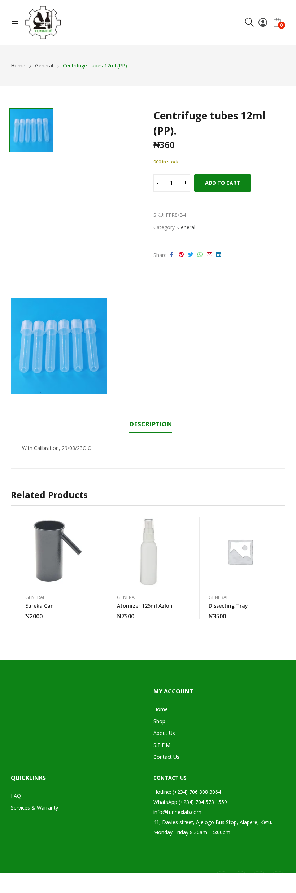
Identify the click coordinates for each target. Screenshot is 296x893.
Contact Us (166, 756)
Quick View (88, 524)
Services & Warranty (34, 807)
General (186, 227)
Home (160, 709)
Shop (159, 721)
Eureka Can (39, 605)
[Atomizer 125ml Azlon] (148, 552)
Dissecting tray (228, 605)
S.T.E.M (161, 744)
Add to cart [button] (88, 612)
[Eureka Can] (57, 552)
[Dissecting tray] (240, 552)
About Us (164, 733)
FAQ (16, 795)
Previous (16, 571)
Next (280, 571)
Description (150, 424)
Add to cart (222, 182)
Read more (271, 612)
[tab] (150, 425)
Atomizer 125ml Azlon (145, 605)
